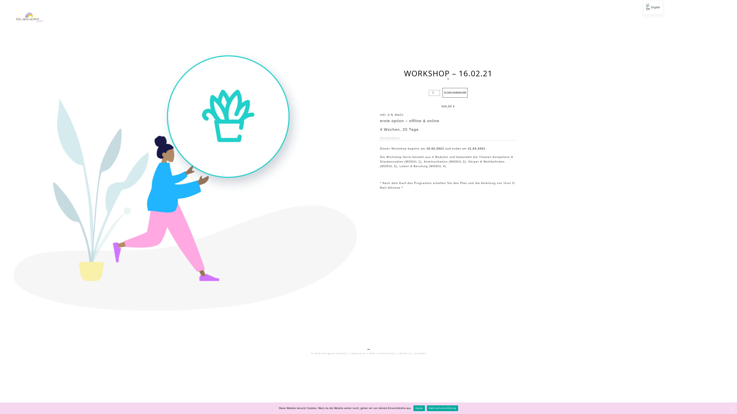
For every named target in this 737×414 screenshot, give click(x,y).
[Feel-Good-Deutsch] (72, 16)
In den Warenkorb (455, 92)
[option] (653, 7)
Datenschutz (387, 353)
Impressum (358, 353)
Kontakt (420, 353)
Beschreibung (390, 138)
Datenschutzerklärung (442, 408)
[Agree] (732, 408)
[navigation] (653, 7)
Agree (419, 408)
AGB (372, 353)
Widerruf (405, 353)
